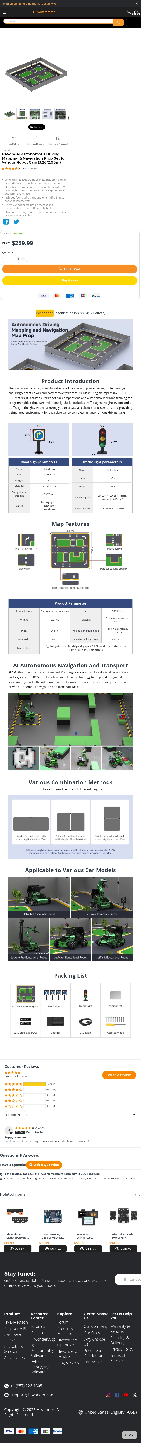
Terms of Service (117, 1358)
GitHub (37, 1332)
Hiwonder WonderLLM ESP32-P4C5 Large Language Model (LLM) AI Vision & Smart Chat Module (88, 1236)
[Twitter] (16, 222)
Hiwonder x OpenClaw (67, 1342)
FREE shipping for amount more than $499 (29, 3)
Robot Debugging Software (40, 1366)
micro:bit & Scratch (13, 1349)
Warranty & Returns (120, 1329)
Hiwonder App (43, 1339)
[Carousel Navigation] (137, 1195)
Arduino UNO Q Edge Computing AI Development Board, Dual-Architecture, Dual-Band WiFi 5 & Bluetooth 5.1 (52, 1236)
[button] (10, 168)
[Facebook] (6, 222)
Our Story (92, 1332)
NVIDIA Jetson (16, 1322)
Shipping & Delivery (119, 1340)
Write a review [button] (119, 1075)
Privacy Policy (121, 1349)
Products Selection (65, 1331)
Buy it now (70, 280)
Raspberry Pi (15, 1328)
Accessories (14, 1357)
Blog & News (68, 1362)
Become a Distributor (93, 1353)
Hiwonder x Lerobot (67, 1354)
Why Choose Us (94, 1342)
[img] (23, 1128)
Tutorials (38, 1326)
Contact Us (93, 1362)
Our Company (96, 1326)
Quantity (7, 252)
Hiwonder (7, 150)
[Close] (137, 4)
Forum (63, 1322)
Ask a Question (46, 1165)
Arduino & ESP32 (13, 1337)
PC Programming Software (42, 1350)
